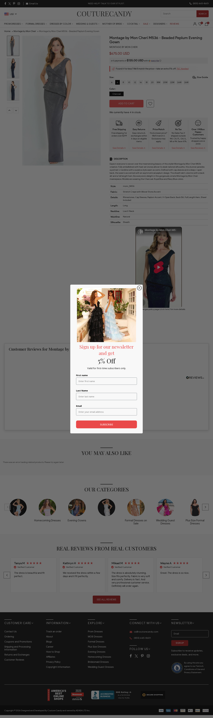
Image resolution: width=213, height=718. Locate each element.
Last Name (82, 390)
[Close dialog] (139, 288)
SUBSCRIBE (106, 424)
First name (82, 375)
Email (79, 405)
